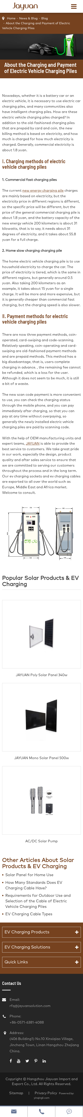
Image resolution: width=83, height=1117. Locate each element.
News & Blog (28, 18)
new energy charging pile (43, 190)
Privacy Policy (46, 1093)
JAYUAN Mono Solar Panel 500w (41, 758)
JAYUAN (33, 443)
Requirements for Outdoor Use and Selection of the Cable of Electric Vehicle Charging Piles (38, 901)
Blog (44, 18)
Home (11, 18)
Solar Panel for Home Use (29, 875)
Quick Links (16, 962)
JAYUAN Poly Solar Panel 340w (41, 675)
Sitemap (16, 1093)
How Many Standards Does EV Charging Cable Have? (33, 885)
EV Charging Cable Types (28, 914)
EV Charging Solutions (27, 947)
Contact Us (11, 983)
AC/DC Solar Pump (41, 841)
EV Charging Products (26, 932)
